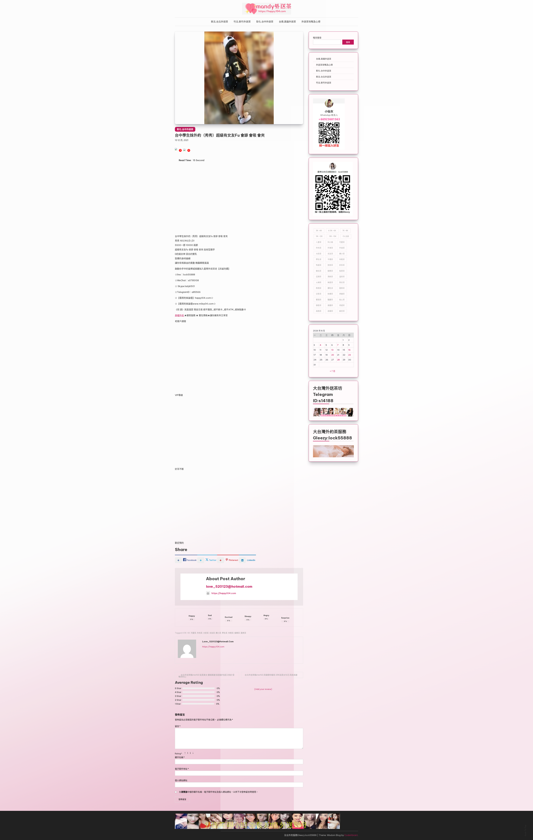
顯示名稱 (180, 757)
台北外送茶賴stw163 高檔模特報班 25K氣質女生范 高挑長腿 (271, 675)
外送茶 (342, 248)
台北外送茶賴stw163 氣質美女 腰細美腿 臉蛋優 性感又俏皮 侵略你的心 (206, 676)
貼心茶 (342, 299)
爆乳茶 (330, 288)
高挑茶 (318, 311)
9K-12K (319, 236)
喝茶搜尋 (317, 37)
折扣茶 (342, 265)
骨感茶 (342, 305)
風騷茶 (330, 305)
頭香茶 (318, 305)
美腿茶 (342, 294)
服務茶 (237, 633)
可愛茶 (193, 633)
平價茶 (330, 259)
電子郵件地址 (182, 769)
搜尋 (348, 42)
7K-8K (345, 230)
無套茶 (330, 282)
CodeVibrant (351, 835)
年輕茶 (231, 633)
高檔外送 (179, 315)
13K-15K (332, 236)
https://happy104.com (224, 593)
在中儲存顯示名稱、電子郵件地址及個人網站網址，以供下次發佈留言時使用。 (218, 792)
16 (349, 350)
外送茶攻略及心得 (310, 21)
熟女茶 (342, 282)
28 (338, 359)
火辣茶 (318, 282)
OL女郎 (346, 236)
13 (332, 350)
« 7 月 (332, 371)
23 (349, 355)
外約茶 (199, 633)
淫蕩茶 (318, 276)
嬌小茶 (218, 633)
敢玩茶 (318, 271)
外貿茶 (330, 248)
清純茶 (330, 276)
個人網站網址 (181, 780)
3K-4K (319, 230)
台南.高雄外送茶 (287, 21)
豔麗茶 (330, 299)
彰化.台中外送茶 (264, 21)
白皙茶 (318, 294)
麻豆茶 (342, 311)
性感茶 (318, 265)
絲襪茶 (330, 294)
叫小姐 (330, 242)
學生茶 (224, 633)
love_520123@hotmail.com (229, 586)
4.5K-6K (186, 633)
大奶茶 (206, 633)
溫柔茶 (342, 276)
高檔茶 (330, 311)
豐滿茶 (318, 299)
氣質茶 (342, 271)
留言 (177, 726)
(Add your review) (263, 689)
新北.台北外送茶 (219, 21)
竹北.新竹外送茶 (242, 21)
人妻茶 (318, 242)
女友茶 (212, 633)
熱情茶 (318, 288)
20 (332, 355)
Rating (178, 753)
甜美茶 (243, 633)
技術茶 (330, 265)
